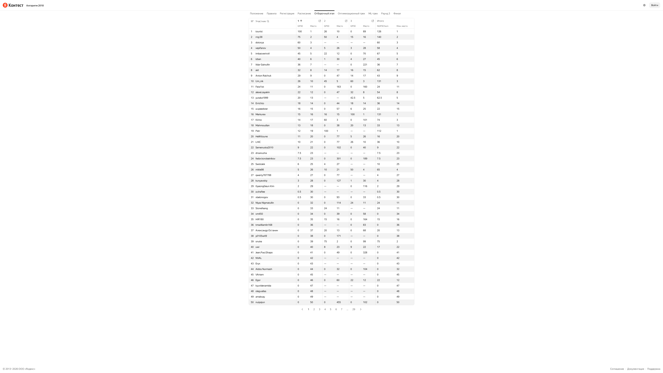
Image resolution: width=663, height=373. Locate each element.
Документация (635, 368)
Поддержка (653, 368)
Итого (380, 21)
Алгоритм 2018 (35, 5)
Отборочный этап (324, 13)
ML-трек (373, 13)
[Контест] (13, 5)
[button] (262, 21)
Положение (256, 13)
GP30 (300, 26)
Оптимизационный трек (351, 13)
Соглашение (617, 368)
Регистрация (287, 13)
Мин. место (402, 26)
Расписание (304, 13)
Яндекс (30, 368)
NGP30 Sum (382, 26)
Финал (397, 13)
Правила (271, 13)
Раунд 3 (385, 13)
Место (313, 26)
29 (353, 309)
